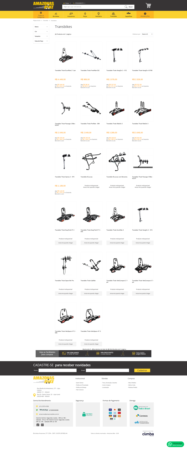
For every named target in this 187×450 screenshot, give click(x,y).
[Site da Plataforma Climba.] (148, 433)
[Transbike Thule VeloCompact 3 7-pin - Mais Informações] (143, 265)
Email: (83, 370)
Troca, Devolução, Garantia (109, 382)
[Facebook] (38, 425)
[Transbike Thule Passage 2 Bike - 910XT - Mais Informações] (65, 108)
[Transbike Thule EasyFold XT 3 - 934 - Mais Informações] (91, 214)
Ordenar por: (137, 34)
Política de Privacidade (82, 385)
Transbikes (54, 20)
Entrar (67, 3)
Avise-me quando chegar (91, 187)
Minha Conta (131, 385)
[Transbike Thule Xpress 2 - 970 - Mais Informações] (65, 161)
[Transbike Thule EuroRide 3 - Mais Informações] (117, 214)
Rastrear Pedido (132, 387)
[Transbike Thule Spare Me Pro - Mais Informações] (65, 265)
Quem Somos (79, 382)
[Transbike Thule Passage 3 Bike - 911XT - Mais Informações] (143, 161)
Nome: (36, 370)
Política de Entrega (81, 387)
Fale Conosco (80, 389)
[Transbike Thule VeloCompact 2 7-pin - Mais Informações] (117, 265)
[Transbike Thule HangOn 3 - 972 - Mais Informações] (117, 55)
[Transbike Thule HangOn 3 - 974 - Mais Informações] (143, 214)
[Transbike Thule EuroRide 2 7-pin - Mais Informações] (65, 55)
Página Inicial (37, 20)
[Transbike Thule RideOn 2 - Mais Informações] (117, 108)
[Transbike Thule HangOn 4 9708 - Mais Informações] (143, 55)
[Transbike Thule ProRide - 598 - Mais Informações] (91, 108)
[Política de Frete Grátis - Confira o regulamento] (105, 353)
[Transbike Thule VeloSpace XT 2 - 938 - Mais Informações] (65, 316)
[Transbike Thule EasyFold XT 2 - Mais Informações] (65, 214)
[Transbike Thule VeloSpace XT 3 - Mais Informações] (91, 316)
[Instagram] (42, 425)
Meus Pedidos (132, 382)
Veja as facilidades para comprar (47, 353)
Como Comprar (106, 385)
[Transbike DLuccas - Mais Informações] (91, 161)
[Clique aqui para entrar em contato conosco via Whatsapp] (175, 444)
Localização (105, 387)
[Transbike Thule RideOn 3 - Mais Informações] (143, 108)
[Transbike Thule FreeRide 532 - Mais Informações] (91, 55)
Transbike (46, 20)
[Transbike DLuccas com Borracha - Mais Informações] (117, 161)
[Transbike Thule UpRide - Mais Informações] (91, 265)
